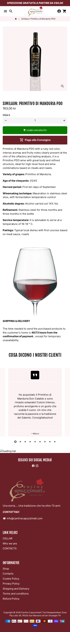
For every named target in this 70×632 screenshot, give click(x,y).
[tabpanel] (35, 402)
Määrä (6, 115)
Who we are (10, 543)
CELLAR (7, 538)
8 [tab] (50, 441)
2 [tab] (20, 441)
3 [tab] (25, 441)
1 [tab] (15, 441)
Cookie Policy (11, 578)
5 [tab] (35, 441)
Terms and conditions (16, 593)
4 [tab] (30, 441)
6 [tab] (40, 441)
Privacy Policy (11, 583)
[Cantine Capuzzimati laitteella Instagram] (37, 465)
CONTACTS (10, 548)
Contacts (8, 573)
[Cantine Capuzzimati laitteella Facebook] (33, 465)
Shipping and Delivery (16, 588)
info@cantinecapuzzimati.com (22, 518)
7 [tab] (45, 441)
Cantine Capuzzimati (31, 612)
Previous (6, 402)
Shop (6, 568)
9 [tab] (55, 441)
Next (64, 402)
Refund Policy (11, 598)
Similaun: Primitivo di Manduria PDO (38, 18)
